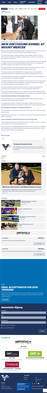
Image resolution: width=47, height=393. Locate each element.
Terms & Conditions (40, 386)
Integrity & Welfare (40, 2)
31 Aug (25, 8)
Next (43, 156)
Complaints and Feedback (5, 386)
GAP (36, 377)
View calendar (33, 8)
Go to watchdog (38, 243)
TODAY (16, 8)
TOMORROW (21, 8)
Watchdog (26, 377)
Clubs (36, 381)
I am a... (2, 315)
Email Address (4, 320)
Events (15, 2)
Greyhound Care (38, 379)
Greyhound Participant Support (6, 388)
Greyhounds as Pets (23, 2)
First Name (3, 310)
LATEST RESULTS (11, 8)
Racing (3, 2)
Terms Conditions (12, 325)
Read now (5, 299)
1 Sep (29, 8)
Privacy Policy (12, 327)
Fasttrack (25, 379)
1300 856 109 (21, 389)
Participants (32, 2)
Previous (4, 156)
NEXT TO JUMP (4, 8)
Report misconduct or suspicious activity (21, 384)
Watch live (42, 8)
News (9, 2)
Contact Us (3, 385)
